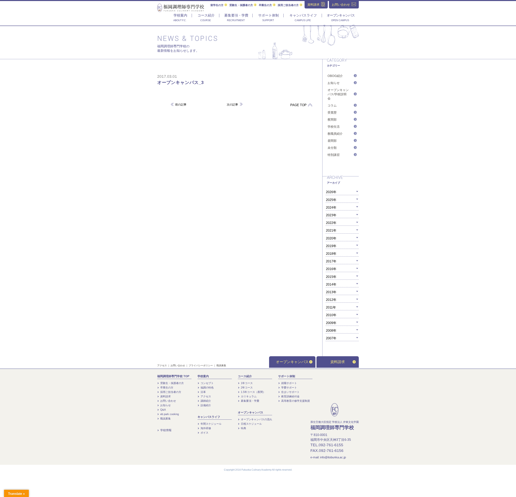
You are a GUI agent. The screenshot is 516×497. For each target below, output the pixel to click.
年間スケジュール (211, 423)
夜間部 (332, 119)
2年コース (246, 387)
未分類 (332, 147)
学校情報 (165, 430)
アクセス (162, 365)
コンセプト (207, 383)
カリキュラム (248, 396)
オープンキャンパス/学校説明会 (338, 94)
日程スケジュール (251, 423)
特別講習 (334, 154)
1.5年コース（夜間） (252, 391)
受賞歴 (332, 112)
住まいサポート (290, 391)
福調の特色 (207, 387)
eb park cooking (169, 414)
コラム (332, 105)
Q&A (162, 409)
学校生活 (334, 126)
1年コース (246, 383)
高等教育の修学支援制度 (295, 400)
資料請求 (337, 362)
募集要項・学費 (249, 400)
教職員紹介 (335, 133)
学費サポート (288, 387)
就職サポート (288, 383)
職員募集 (221, 365)
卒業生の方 (266, 5)
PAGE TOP (298, 105)
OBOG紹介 (335, 76)
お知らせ (334, 83)
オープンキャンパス (292, 362)
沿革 (203, 391)
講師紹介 (205, 400)
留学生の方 (217, 5)
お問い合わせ (178, 365)
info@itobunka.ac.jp (333, 457)
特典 (243, 428)
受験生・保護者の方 (241, 5)
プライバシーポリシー (201, 365)
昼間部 (332, 140)
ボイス (204, 432)
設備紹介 (205, 405)
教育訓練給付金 (290, 396)
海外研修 (205, 428)
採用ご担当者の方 (289, 5)
